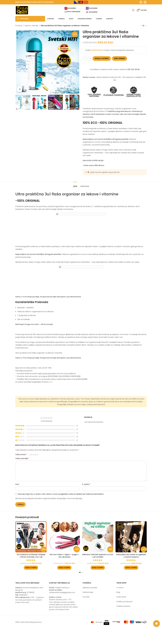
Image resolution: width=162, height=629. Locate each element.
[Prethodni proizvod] (141, 26)
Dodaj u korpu (102, 58)
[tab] (75, 185)
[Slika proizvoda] (31, 536)
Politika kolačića (123, 606)
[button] (31, 568)
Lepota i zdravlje (32, 25)
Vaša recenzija (22, 458)
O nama (119, 587)
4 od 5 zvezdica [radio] (36, 454)
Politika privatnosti (124, 601)
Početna (19, 25)
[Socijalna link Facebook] (140, 2)
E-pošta (86, 484)
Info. (51, 382)
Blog (118, 592)
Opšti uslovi (121, 597)
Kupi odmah (119, 58)
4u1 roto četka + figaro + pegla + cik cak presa (64, 555)
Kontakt (86, 597)
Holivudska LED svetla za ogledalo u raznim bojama (131, 555)
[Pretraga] (133, 10)
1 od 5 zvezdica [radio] (30, 454)
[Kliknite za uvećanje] (19, 89)
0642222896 (71, 8)
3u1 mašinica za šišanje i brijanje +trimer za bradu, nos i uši (31, 555)
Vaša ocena (21, 454)
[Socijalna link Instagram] (145, 2)
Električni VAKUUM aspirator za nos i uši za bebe (97, 555)
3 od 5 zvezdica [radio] (34, 454)
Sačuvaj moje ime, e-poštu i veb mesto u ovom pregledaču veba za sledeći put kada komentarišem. (61, 494)
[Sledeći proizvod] (145, 26)
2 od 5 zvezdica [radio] (32, 454)
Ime (17, 484)
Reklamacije (88, 592)
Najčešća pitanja (90, 587)
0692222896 (76, 12)
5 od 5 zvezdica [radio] (37, 454)
